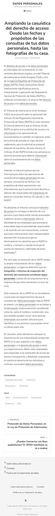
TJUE (19, 403)
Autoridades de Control (14, 380)
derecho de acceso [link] (16, 66)
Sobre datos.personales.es (18, 463)
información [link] (10, 133)
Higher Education (31, 514)
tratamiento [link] (39, 193)
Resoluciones (10, 386)
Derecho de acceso (20, 397)
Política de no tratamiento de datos (22, 473)
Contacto (10, 468)
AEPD (7, 397)
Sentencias (24, 386)
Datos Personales (27, 3)
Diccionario (31, 380)
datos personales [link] (39, 66)
